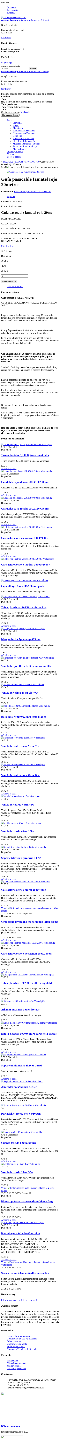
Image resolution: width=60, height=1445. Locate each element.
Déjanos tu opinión (10, 1426)
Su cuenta (11, 7)
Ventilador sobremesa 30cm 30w (20, 775)
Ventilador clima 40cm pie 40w (19, 692)
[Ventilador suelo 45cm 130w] (15, 823)
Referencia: (6, 201)
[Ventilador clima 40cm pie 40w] (17, 684)
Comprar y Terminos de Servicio (22, 1349)
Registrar (11, 12)
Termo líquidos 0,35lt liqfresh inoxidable (25, 455)
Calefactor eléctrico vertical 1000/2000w (24, 537)
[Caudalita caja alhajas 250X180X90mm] (21, 498)
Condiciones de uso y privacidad (22, 1338)
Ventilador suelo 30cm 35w (17, 1172)
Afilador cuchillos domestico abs (20, 1009)
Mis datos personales (16, 1368)
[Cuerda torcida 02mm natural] (16, 1132)
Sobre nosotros (14, 1341)
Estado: (5, 206)
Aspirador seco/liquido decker (19, 1086)
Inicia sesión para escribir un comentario (32, 191)
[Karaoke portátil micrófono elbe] (17, 1222)
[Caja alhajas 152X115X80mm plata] (19, 580)
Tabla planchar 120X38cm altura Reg (23, 607)
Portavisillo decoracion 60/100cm (21, 1113)
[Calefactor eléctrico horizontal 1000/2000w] (22, 943)
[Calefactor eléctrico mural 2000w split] (20, 881)
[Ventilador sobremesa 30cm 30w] (17, 764)
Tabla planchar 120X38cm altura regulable (27, 982)
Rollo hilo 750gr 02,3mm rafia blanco (23, 716)
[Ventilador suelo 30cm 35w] (15, 1164)
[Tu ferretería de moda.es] (13, 17)
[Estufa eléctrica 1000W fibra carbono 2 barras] (23, 1023)
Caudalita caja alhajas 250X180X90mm (25, 508)
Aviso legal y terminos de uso (20, 1336)
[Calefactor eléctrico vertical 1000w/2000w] (22, 559)
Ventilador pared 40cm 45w (17, 804)
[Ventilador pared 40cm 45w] (15, 796)
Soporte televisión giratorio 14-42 (21, 857)
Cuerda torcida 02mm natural (19, 1142)
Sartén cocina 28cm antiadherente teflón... (26, 1273)
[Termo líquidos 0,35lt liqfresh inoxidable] (21, 444)
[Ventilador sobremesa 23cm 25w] (17, 737)
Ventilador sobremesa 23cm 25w (20, 746)
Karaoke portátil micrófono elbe (20, 1233)
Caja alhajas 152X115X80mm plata (22, 586)
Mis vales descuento (16, 1363)
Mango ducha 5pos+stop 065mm (20, 639)
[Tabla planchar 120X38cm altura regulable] (22, 974)
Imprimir (11, 196)
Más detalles (7, 246)
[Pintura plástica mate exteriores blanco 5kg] (29, 1188)
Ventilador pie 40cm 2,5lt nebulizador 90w (26, 666)
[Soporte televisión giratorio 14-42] (18, 847)
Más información (15, 286)
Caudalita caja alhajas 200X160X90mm (25, 482)
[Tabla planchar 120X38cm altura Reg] (20, 596)
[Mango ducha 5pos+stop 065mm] (17, 628)
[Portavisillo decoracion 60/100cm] (18, 1105)
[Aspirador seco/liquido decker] (16, 1081)
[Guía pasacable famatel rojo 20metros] (25, 172)
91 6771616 (6, 63)
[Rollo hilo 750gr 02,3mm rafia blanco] (20, 706)
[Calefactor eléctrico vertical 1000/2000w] (21, 527)
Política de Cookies (16, 1346)
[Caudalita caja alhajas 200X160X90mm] (21, 471)
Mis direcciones (14, 1366)
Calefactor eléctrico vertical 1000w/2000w (26, 564)
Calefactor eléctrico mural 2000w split (23, 889)
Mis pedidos (12, 1360)
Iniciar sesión (13, 10)
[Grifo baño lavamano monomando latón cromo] (31, 908)
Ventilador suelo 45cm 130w (18, 831)
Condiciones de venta (17, 1344)
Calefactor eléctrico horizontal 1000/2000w (26, 953)
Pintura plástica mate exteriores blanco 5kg (27, 1201)
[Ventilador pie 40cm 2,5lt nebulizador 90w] (22, 658)
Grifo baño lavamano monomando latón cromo (29, 921)
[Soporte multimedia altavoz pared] (18, 1054)
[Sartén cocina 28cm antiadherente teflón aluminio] (31, 1262)
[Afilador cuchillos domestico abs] (17, 1001)
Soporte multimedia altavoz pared (21, 1065)
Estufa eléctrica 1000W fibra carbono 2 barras (29, 1033)
